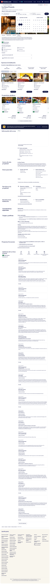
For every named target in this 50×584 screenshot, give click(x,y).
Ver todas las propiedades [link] (7, 4)
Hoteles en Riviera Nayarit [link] (12, 550)
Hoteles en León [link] (4, 565)
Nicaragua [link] (6, 526)
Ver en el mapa (20, 145)
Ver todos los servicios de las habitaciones (25, 203)
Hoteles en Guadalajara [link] (5, 538)
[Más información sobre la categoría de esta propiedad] (5, 8)
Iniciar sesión (46, 1)
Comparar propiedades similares (26, 120)
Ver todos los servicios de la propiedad (24, 196)
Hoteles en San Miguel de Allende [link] (5, 547)
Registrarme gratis (44, 126)
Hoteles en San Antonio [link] (5, 557)
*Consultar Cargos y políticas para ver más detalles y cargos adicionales (28, 182)
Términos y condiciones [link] (37, 536)
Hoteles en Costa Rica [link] (13, 540)
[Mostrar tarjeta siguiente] (48, 108)
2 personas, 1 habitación (36, 14)
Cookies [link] (35, 539)
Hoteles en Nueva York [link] (5, 552)
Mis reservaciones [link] (20, 537)
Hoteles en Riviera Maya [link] (13, 546)
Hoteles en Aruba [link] (12, 537)
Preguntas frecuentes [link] (21, 538)
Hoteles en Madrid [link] (4, 563)
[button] (19, 22)
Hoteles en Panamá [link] (12, 538)
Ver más (19, 159)
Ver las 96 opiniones (5, 43)
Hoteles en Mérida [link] (4, 551)
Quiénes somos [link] (44, 536)
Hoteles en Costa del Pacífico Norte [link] (13, 554)
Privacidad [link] (35, 537)
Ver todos (3, 52)
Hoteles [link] (3, 526)
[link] (46, 5)
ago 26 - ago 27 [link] (18, 68)
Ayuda (35, 1)
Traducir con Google (21, 377)
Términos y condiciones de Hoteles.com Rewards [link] (37, 544)
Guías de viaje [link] (44, 539)
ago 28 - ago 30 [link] (31, 68)
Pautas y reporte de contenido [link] (37, 541)
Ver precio (13, 91)
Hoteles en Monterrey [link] (5, 545)
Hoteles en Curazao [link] (12, 541)
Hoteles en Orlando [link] (4, 568)
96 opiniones (4, 256)
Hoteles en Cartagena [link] (5, 562)
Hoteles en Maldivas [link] (13, 543)
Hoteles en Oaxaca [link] (4, 566)
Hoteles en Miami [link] (4, 554)
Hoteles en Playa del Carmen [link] (4, 542)
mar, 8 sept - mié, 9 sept (22, 14)
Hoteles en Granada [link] (14, 526)
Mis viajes (39, 1)
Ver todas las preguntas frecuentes (23, 247)
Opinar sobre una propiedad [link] (20, 542)
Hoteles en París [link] (4, 549)
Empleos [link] (43, 537)
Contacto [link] (19, 540)
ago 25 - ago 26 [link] (6, 68)
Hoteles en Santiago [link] (4, 571)
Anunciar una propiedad (28, 1)
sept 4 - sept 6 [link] (43, 68)
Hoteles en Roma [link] (4, 575)
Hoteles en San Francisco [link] (4, 573)
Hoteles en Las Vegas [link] (5, 540)
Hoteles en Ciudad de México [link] (5, 536)
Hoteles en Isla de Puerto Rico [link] (12, 556)
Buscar (46, 13)
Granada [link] (9, 526)
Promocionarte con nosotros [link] (28, 540)
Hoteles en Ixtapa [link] (4, 560)
